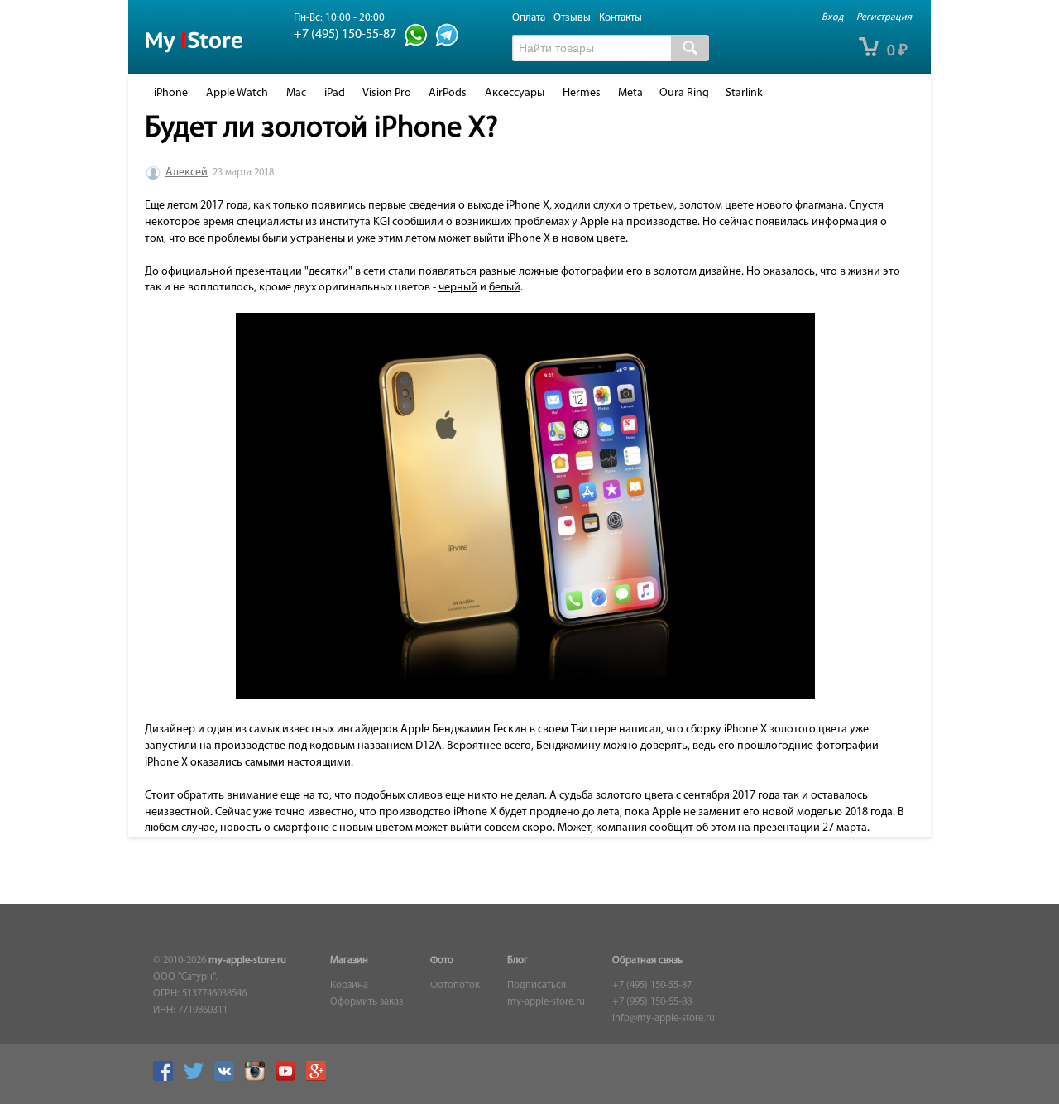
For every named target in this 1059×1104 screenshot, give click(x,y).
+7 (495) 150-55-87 (652, 986)
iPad (334, 93)
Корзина (349, 986)
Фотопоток (455, 986)
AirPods (448, 93)
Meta (630, 93)
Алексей (186, 172)
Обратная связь (647, 961)
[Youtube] (290, 1078)
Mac (296, 93)
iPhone (171, 93)
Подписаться (536, 986)
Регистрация (884, 17)
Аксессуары (514, 93)
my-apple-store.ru (247, 961)
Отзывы (572, 17)
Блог (517, 961)
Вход (832, 17)
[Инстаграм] (259, 1078)
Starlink (744, 93)
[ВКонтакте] (228, 1078)
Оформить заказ (366, 1002)
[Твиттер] (198, 1078)
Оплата (528, 17)
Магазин (349, 961)
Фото (441, 961)
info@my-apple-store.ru (663, 1019)
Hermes (582, 93)
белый (504, 287)
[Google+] (320, 1078)
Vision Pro (386, 93)
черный (457, 287)
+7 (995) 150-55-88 (652, 1002)
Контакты (620, 17)
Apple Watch (237, 93)
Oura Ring (684, 93)
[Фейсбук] (167, 1078)
